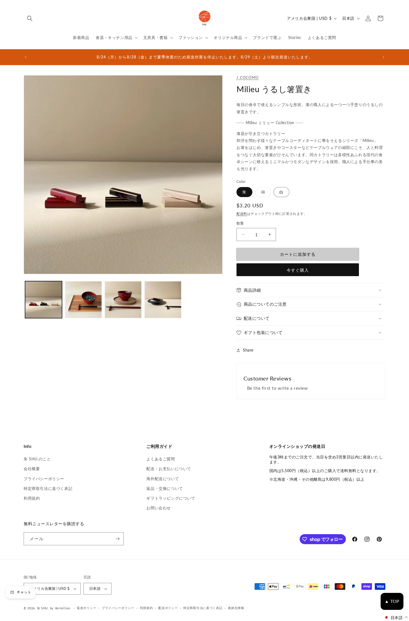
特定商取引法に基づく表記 (48, 488)
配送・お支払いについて (168, 468)
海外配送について (162, 478)
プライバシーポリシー (44, 478)
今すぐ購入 (298, 270)
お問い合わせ (158, 507)
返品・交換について (164, 488)
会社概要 (32, 468)
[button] (30, 18)
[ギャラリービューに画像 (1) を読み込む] (43, 299)
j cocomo (247, 77)
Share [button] (248, 350)
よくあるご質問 (160, 458)
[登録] (117, 538)
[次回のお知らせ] (383, 57)
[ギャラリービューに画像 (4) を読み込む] (162, 299)
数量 (240, 223)
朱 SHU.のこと (37, 458)
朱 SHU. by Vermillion (53, 608)
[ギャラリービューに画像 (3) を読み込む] (123, 299)
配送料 (241, 214)
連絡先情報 (236, 608)
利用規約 (32, 498)
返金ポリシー (86, 608)
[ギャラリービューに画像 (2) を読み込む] (83, 299)
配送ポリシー (168, 608)
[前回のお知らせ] (25, 57)
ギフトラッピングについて (170, 498)
